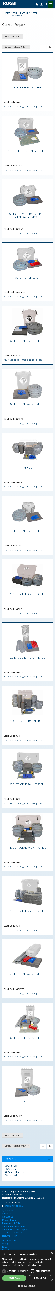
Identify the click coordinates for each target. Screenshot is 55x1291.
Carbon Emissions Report (15, 1229)
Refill (35, 13)
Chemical (11, 1168)
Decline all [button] (40, 1278)
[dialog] (27, 1270)
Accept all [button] (14, 1278)
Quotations (7, 1210)
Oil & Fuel (12, 1165)
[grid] (43, 47)
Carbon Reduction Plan (13, 1226)
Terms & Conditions (12, 1232)
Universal (12, 1175)
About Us (7, 1213)
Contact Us (7, 1216)
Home (7, 13)
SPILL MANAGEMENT (21, 13)
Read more (38, 1265)
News (5, 1246)
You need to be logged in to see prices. (23, 106)
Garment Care (9, 1240)
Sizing (5, 1243)
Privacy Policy (9, 1219)
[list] (50, 47)
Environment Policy (11, 1223)
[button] (27, 1286)
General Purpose (15, 15)
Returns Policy (9, 1235)
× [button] (52, 1253)
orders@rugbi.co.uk (14, 1205)
